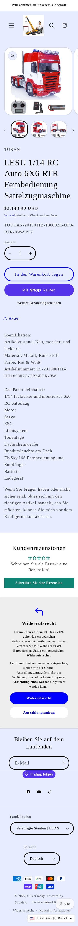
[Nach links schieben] (5, 130)
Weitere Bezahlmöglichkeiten (39, 303)
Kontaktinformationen (54, 910)
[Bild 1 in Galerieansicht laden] (19, 129)
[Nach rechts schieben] (73, 130)
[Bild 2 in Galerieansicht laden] (39, 129)
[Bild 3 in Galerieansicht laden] (58, 129)
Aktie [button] (13, 318)
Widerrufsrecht (23, 910)
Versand (9, 215)
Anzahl (10, 242)
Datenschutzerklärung (47, 902)
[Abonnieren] (62, 763)
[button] (11, 25)
